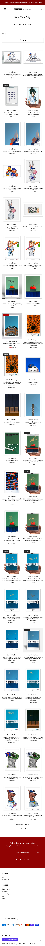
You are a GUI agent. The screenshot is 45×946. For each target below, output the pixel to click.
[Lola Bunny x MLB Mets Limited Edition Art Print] (12, 248)
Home (16, 24)
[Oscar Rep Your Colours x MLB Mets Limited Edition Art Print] (12, 759)
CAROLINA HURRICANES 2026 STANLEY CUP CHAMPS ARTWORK (22, 3)
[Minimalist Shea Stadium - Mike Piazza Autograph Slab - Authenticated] (33, 481)
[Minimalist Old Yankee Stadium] (12, 404)
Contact (4, 898)
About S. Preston (6, 880)
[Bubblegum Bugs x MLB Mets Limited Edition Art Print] (33, 171)
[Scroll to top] (40, 940)
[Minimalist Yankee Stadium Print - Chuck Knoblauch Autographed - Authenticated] (33, 680)
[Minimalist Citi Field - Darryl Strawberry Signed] (12, 286)
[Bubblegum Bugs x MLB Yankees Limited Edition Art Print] (12, 209)
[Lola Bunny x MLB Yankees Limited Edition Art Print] (33, 248)
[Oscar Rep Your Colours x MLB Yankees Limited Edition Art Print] (33, 759)
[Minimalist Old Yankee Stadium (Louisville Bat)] (33, 404)
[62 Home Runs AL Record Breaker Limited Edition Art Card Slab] (12, 95)
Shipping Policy (6, 889)
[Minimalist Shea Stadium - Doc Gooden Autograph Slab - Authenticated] (33, 443)
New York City (23, 24)
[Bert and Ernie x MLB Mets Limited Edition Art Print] (12, 171)
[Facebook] (16, 860)
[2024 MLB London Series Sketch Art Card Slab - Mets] (12, 57)
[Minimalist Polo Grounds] (12, 443)
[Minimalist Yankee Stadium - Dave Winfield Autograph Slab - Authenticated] (33, 561)
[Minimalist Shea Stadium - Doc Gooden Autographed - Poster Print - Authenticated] (12, 481)
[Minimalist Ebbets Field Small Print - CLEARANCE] (12, 326)
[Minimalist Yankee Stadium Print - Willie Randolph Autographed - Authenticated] (33, 719)
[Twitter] (20, 860)
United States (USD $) (11, 918)
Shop (3, 877)
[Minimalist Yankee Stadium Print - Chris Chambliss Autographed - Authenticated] (12, 680)
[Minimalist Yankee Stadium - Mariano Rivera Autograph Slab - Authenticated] (12, 561)
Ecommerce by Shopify (29, 944)
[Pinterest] (24, 860)
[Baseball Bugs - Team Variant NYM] (12, 134)
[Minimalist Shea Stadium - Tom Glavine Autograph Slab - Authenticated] (33, 521)
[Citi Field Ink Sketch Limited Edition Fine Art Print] (33, 209)
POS (20, 944)
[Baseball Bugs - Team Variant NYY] (33, 134)
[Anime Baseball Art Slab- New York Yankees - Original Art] (33, 95)
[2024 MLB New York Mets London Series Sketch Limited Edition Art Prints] (33, 57)
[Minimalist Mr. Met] (33, 364)
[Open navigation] (5, 9)
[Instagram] (28, 860)
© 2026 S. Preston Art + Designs (10, 944)
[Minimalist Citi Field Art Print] (33, 286)
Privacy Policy (5, 894)
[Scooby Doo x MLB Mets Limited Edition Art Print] (12, 798)
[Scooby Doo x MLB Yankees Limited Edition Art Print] (33, 798)
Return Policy (5, 891)
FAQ (3, 896)
